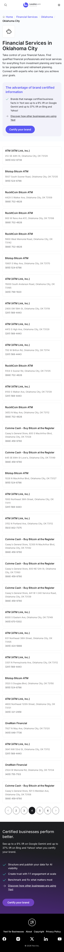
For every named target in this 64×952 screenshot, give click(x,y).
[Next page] (55, 810)
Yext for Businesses (13, 931)
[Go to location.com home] (32, 4)
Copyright (39, 931)
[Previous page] (8, 810)
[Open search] (5, 5)
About (29, 931)
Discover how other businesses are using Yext (33, 118)
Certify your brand (20, 129)
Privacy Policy (53, 931)
